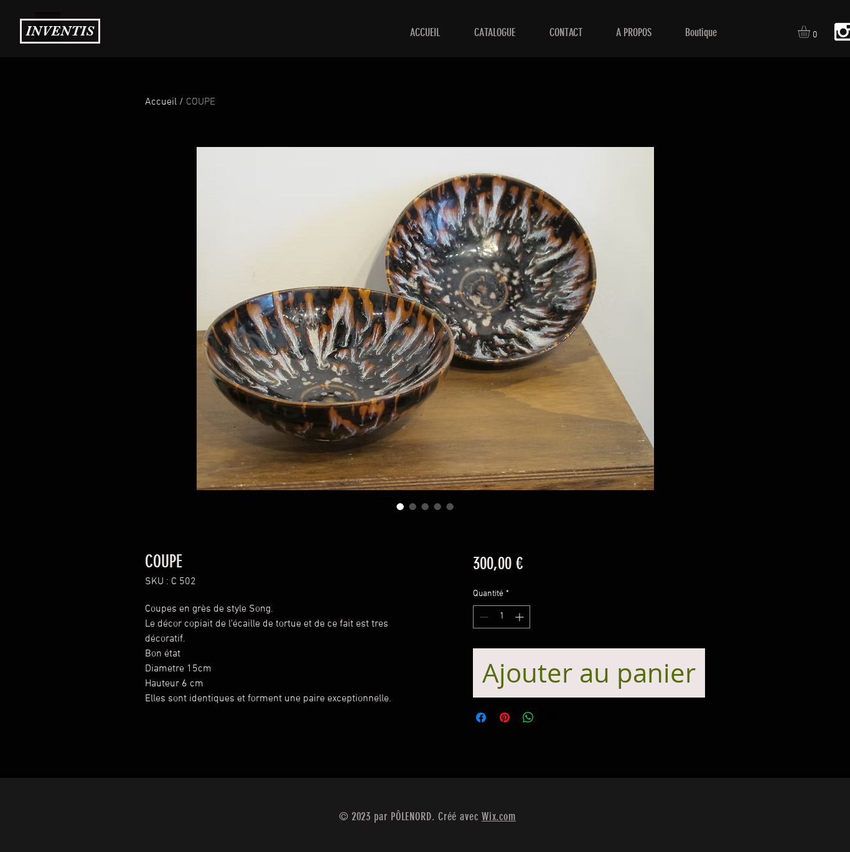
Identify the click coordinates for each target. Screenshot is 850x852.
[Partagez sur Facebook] (481, 717)
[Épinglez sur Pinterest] (504, 717)
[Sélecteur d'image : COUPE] (400, 506)
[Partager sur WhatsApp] (528, 717)
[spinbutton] (501, 617)
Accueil (161, 102)
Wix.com (499, 816)
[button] (811, 32)
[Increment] (520, 617)
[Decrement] (482, 617)
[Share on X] (551, 717)
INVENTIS (60, 30)
